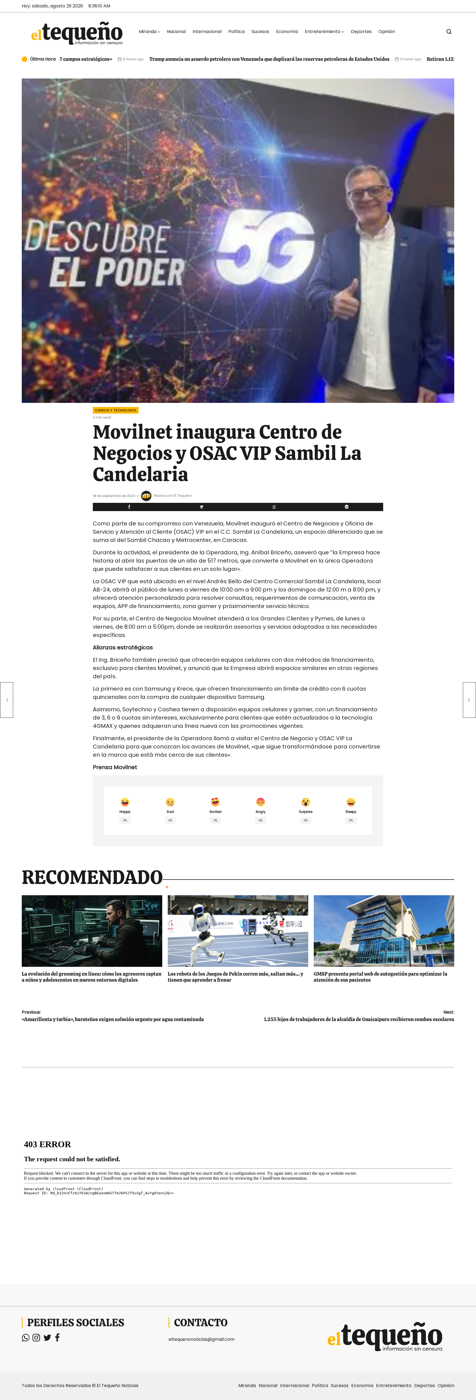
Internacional (207, 31)
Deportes (361, 31)
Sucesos (260, 31)
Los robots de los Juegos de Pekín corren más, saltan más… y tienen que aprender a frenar (235, 977)
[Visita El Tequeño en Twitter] (47, 1339)
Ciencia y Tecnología (115, 410)
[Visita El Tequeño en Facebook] (57, 1339)
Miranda (147, 31)
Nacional (176, 31)
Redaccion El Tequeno (173, 495)
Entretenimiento (322, 31)
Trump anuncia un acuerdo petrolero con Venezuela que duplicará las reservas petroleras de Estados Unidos (181, 59)
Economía (287, 31)
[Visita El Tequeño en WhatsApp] (25, 1339)
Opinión (386, 31)
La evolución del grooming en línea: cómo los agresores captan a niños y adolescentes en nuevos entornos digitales (91, 977)
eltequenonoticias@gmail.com (201, 1339)
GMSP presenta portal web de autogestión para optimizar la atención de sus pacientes (380, 977)
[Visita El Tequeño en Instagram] (36, 1339)
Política (236, 31)
